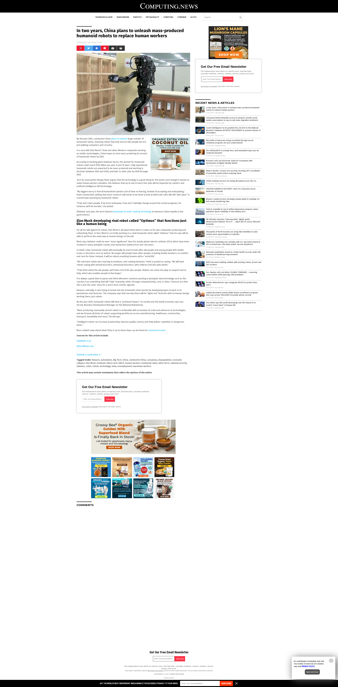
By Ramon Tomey (220, 277)
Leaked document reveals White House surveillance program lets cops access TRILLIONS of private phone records (232, 294)
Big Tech (117, 360)
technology (105, 366)
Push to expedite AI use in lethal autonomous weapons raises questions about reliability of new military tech (232, 210)
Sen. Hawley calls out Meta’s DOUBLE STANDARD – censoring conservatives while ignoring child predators (231, 273)
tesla (114, 366)
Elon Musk (91, 363)
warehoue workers (142, 366)
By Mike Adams (220, 156)
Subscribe (226, 683)
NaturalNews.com (85, 346)
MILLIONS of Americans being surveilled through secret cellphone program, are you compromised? (229, 141)
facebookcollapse (103, 17)
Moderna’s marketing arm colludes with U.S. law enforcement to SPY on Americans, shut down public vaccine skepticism (233, 243)
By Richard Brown (221, 176)
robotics (137, 17)
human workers (132, 363)
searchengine (123, 17)
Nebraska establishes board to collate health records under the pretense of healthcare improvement (233, 253)
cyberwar (181, 17)
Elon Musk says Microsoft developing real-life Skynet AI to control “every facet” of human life (231, 304)
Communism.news (156, 330)
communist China (137, 360)
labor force (164, 363)
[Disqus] (133, 542)
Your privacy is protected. (90, 406)
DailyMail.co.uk (84, 341)
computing (168, 17)
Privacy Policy (169, 678)
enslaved (101, 363)
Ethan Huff (96, 42)
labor (155, 363)
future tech (112, 363)
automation (106, 360)
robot (88, 366)
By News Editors (220, 146)
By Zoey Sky (219, 135)
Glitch (121, 363)
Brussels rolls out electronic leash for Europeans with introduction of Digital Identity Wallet (229, 162)
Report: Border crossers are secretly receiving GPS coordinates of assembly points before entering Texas (233, 172)
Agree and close (312, 672)
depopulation (165, 360)
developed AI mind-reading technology (132, 211)
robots (95, 366)
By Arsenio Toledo (221, 204)
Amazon (96, 360)
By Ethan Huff (220, 113)
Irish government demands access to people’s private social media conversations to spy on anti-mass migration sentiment (232, 119)
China (125, 360)
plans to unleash (119, 138)
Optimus (81, 366)
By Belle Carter (220, 227)
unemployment (124, 366)
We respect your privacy (155, 670)
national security (178, 363)
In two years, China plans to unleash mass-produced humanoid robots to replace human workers (232, 109)
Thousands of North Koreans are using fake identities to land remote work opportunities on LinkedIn (231, 233)
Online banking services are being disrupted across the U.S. (231, 181)
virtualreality (152, 17)
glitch (193, 17)
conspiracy (152, 360)
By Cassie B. (219, 214)
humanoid (146, 363)
